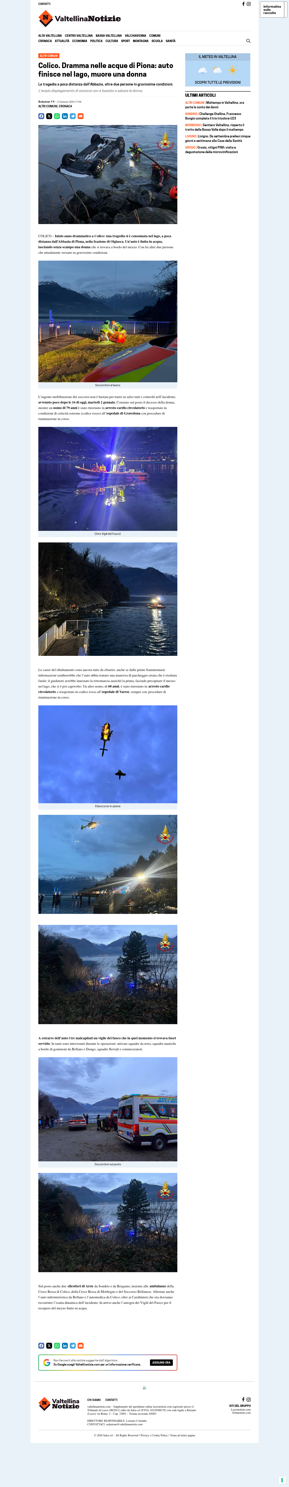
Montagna (141, 41)
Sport (125, 41)
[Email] (81, 116)
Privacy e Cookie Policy (154, 1435)
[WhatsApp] (57, 116)
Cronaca (45, 41)
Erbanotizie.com (241, 1412)
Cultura (112, 41)
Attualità (62, 41)
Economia (79, 41)
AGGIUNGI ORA (161, 1362)
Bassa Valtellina (109, 36)
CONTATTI (44, 4)
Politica (96, 41)
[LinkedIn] (65, 116)
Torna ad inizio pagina (182, 1435)
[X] (49, 116)
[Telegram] (73, 116)
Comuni (154, 36)
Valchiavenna (135, 36)
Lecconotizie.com (241, 1409)
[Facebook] (41, 116)
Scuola (157, 41)
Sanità (171, 41)
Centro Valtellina (79, 36)
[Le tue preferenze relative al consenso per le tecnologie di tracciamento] (282, 1480)
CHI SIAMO (94, 1400)
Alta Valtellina (50, 36)
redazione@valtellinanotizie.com (124, 1424)
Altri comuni (47, 106)
